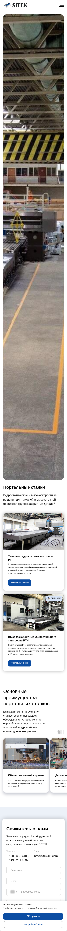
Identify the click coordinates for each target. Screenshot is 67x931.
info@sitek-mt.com (46, 856)
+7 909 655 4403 (17, 856)
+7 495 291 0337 (17, 860)
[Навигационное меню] (61, 5)
